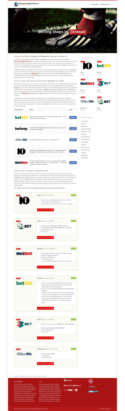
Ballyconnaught (86, 129)
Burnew (83, 145)
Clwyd (39, 376)
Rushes (83, 152)
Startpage (95, 4)
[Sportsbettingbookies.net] (26, 4)
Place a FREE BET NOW (45, 210)
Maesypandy (85, 147)
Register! (73, 117)
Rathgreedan (85, 139)
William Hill (34, 74)
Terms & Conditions (105, 409)
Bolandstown (85, 137)
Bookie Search (105, 4)
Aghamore (84, 126)
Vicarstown (84, 121)
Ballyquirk (84, 155)
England (22, 376)
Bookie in (16, 376)
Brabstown (84, 158)
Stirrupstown (85, 150)
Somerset (28, 376)
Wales (34, 376)
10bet (56, 150)
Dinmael (51, 195)
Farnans (83, 124)
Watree (83, 134)
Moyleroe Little (86, 131)
